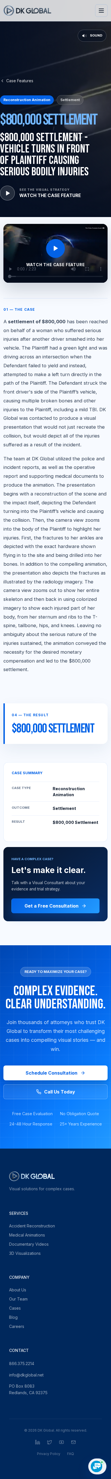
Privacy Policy (48, 1454)
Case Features (19, 80)
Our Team (18, 1299)
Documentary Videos (29, 1244)
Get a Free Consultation (51, 906)
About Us (17, 1289)
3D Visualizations (25, 1253)
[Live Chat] (97, 1466)
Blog (13, 1317)
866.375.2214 (21, 1363)
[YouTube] (61, 1442)
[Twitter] (49, 1442)
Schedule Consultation (51, 1073)
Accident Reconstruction (32, 1225)
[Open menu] (101, 10)
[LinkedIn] (37, 1442)
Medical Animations (27, 1235)
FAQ (70, 1454)
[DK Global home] (27, 10)
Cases (15, 1308)
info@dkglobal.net (26, 1374)
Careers (16, 1326)
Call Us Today (59, 1092)
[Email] (73, 1442)
